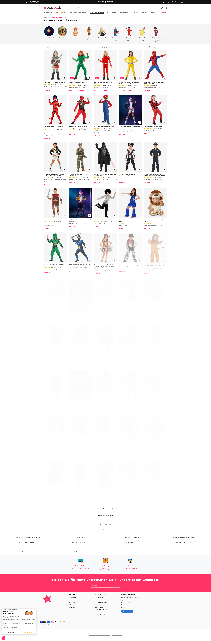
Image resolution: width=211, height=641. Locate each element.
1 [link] (94, 508)
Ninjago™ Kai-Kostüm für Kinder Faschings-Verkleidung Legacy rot (79, 127)
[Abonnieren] (118, 586)
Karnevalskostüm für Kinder (79, 542)
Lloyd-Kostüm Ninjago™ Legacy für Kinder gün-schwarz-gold (54, 265)
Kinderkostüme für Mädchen (49, 38)
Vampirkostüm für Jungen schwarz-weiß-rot (54, 491)
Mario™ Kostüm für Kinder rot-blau (104, 126)
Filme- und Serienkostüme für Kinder (129, 39)
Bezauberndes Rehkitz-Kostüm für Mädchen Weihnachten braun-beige (104, 265)
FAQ (96, 600)
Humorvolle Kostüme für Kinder (142, 39)
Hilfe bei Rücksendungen (102, 602)
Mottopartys (124, 607)
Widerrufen (98, 612)
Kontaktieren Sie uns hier (130, 568)
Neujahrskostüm (27, 551)
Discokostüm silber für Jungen (103, 220)
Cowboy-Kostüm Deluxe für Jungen (129, 264)
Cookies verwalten (100, 614)
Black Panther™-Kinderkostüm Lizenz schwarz (130, 401)
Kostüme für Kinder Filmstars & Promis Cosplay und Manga (156, 39)
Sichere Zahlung (99, 607)
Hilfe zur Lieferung (100, 604)
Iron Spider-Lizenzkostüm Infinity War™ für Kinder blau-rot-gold (55, 355)
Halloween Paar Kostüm (131, 537)
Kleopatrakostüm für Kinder (102, 310)
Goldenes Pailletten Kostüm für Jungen (105, 400)
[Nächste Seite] (116, 509)
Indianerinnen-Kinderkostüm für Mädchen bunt (128, 491)
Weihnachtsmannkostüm (131, 547)
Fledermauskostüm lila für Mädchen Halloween (129, 445)
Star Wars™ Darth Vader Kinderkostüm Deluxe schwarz (105, 175)
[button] (48, 13)
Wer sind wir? (72, 602)
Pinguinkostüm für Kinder (51, 444)
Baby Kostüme (76, 37)
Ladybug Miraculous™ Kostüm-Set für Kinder (54, 127)
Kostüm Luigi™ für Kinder (151, 400)
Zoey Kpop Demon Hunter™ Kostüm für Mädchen (80, 401)
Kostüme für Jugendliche (89, 38)
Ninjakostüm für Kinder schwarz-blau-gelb (80, 265)
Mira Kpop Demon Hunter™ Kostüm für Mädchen (80, 311)
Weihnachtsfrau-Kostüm (79, 547)
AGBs (70, 604)
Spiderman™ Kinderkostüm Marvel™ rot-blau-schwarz (154, 83)
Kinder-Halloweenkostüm (27, 542)
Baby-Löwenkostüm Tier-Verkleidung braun (155, 220)
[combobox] (105, 8)
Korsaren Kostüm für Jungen (127, 174)
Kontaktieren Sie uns (101, 609)
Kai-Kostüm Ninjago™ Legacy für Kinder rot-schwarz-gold (153, 311)
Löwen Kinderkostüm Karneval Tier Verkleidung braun (154, 265)
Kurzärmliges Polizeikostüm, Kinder (54, 400)
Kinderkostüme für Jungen (62, 38)
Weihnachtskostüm (184, 547)
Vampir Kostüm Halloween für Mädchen (105, 490)
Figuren (123, 600)
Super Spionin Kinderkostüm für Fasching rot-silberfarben (103, 83)
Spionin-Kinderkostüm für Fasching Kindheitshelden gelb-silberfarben (129, 83)
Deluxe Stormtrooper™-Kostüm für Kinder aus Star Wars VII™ (53, 311)
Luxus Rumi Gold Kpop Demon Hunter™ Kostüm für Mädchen (130, 127)
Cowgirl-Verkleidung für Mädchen (78, 354)
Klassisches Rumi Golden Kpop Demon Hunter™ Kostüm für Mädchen (55, 175)
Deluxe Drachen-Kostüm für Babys (154, 444)
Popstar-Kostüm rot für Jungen (153, 126)
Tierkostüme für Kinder (102, 38)
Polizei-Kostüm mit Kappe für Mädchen (130, 310)
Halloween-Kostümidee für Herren (184, 537)
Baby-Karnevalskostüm (183, 542)
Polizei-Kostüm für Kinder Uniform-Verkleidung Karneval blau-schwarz (154, 175)
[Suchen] (132, 8)
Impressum (72, 607)
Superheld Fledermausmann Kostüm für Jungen (105, 355)
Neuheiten (124, 604)
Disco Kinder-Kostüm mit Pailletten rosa (154, 491)
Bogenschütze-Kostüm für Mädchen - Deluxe (104, 445)
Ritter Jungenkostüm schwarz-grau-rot (55, 82)
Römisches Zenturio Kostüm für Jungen (55, 220)
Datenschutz (72, 597)
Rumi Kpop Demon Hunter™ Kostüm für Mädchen (80, 220)
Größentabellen (99, 597)
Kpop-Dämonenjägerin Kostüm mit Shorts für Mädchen (154, 355)
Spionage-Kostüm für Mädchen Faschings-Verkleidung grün (78, 83)
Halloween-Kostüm (79, 537)
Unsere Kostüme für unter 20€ (130, 597)
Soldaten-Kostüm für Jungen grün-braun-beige (79, 175)
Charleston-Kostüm (79, 551)
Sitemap (71, 600)
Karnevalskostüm (131, 542)
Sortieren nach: (146, 47)
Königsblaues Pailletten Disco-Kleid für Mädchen (130, 220)
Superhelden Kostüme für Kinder (115, 39)
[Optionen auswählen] (64, 78)
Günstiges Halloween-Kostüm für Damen (27, 537)
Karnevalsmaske (27, 547)
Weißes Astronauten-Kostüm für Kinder (130, 354)
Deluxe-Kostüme (126, 602)
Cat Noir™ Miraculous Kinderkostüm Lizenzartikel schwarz (79, 491)
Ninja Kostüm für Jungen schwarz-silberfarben (79, 445)
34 (112, 508)
